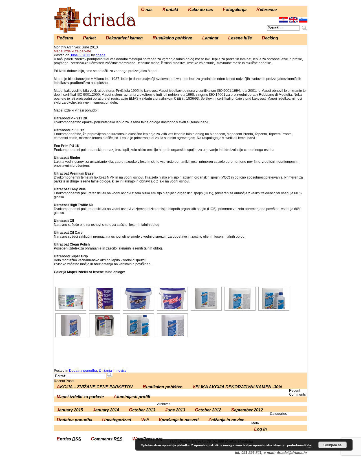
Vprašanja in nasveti (179, 419)
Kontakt (170, 9)
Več (145, 419)
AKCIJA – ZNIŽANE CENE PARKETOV (95, 386)
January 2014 (106, 409)
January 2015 (70, 409)
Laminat (210, 37)
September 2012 (247, 409)
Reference (266, 9)
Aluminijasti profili (132, 396)
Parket (89, 37)
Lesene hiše (240, 37)
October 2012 (208, 409)
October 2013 (142, 409)
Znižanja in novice (113, 371)
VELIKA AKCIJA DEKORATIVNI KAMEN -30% (237, 386)
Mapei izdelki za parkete (72, 51)
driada (100, 55)
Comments (106, 438)
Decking (270, 37)
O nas (147, 9)
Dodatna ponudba (83, 371)
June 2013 (175, 409)
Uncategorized (116, 419)
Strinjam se (332, 444)
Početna (65, 37)
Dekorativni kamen (124, 37)
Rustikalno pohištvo (172, 37)
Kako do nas (200, 9)
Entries (69, 438)
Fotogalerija (234, 9)
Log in (260, 429)
